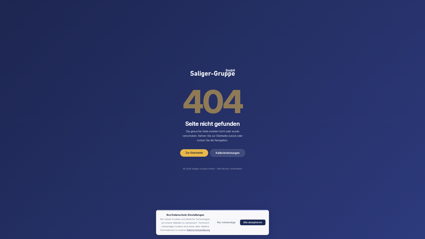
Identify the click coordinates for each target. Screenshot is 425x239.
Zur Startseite (194, 152)
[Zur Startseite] (212, 73)
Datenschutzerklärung (198, 230)
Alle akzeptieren (252, 222)
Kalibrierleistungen (228, 153)
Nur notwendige (226, 222)
